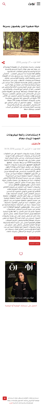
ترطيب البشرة (34, 243)
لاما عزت (36, 62)
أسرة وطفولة (13, 116)
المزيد (11, 403)
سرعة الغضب (34, 116)
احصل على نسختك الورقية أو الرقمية (21, 306)
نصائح (24, 116)
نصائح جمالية (34, 238)
